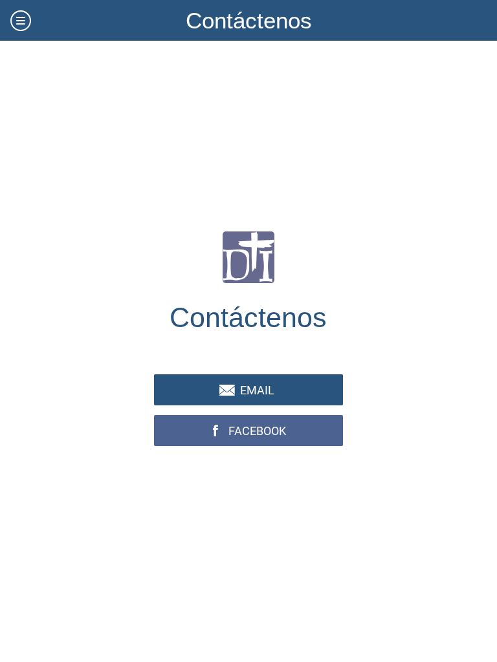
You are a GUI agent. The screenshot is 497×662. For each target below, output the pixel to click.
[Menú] (20, 20)
